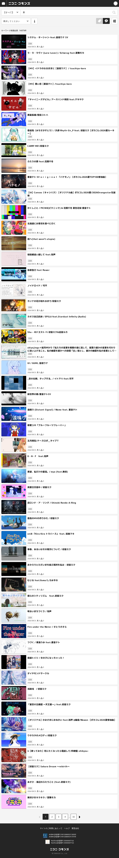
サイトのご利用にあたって (51, 828)
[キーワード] (106, 21)
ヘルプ (67, 828)
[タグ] (99, 21)
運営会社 (75, 828)
